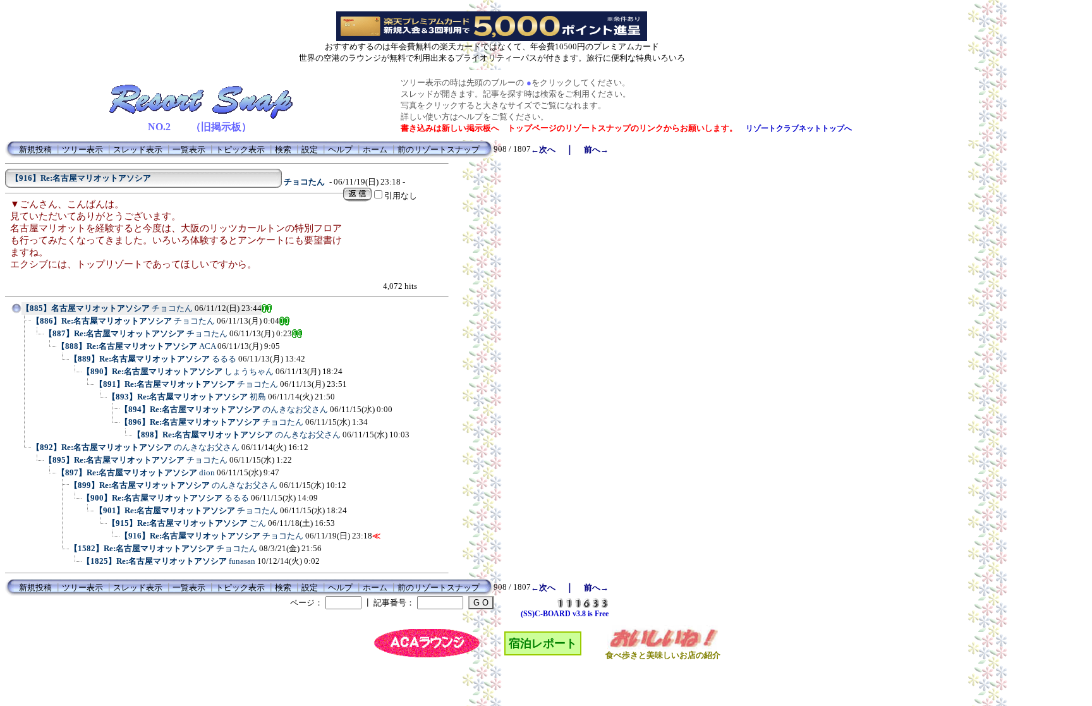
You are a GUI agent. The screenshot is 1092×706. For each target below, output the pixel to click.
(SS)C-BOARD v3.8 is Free (565, 613)
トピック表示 (240, 149)
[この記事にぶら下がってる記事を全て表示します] (25, 324)
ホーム (375, 149)
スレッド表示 (137, 149)
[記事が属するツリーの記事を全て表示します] (16, 312)
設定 (309, 149)
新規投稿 (35, 149)
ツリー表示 (82, 149)
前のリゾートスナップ (438, 149)
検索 (283, 149)
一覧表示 (189, 149)
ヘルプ (340, 149)
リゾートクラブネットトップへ (799, 128)
